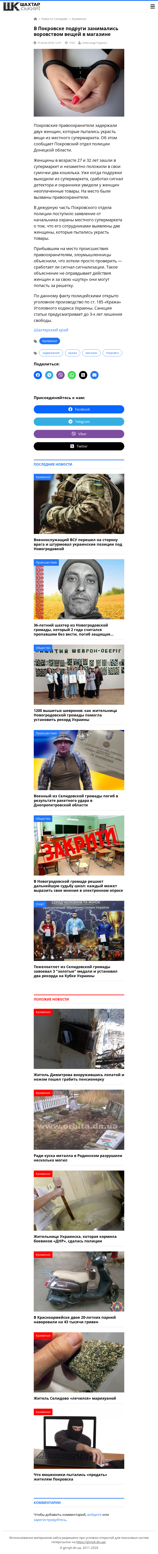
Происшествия (46, 562)
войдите (94, 1514)
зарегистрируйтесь (50, 1519)
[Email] (94, 375)
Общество (43, 648)
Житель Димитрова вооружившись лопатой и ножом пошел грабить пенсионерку (79, 1076)
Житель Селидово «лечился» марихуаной (75, 1398)
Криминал (49, 341)
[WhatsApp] (72, 375)
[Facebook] (38, 375)
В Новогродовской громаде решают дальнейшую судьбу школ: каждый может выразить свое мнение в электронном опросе (78, 886)
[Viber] (60, 375)
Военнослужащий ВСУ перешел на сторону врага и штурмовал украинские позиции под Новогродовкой (78, 544)
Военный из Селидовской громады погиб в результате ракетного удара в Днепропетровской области (76, 800)
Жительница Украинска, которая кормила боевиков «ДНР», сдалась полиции (75, 1238)
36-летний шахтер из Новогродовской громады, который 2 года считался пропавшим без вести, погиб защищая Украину (72, 629)
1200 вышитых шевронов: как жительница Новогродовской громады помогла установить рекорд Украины (75, 715)
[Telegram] (49, 375)
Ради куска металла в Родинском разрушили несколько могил (78, 1157)
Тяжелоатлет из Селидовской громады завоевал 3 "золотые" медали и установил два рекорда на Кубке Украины (75, 971)
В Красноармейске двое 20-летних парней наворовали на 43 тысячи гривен (75, 1319)
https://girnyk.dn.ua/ (91, 1542)
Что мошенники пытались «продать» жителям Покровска (70, 1476)
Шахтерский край (51, 330)
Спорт (40, 904)
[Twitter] (83, 375)
